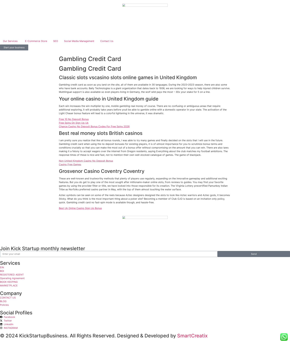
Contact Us (106, 41)
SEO (55, 41)
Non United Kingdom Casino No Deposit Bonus (86, 160)
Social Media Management (79, 41)
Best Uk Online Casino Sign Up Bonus (80, 208)
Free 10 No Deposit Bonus (74, 119)
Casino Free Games (70, 164)
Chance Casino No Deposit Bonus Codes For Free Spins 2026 (94, 126)
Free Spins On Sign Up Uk (74, 122)
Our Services (10, 41)
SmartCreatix (192, 336)
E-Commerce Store (36, 41)
